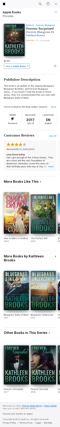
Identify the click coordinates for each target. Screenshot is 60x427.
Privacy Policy (9, 423)
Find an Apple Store (31, 406)
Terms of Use (25, 423)
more (53, 107)
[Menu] (56, 4)
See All (52, 136)
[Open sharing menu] (55, 66)
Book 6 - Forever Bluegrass (40, 25)
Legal (38, 423)
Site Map (48, 423)
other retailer (50, 406)
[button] (40, 4)
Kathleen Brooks (35, 35)
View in (15, 66)
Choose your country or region (18, 414)
